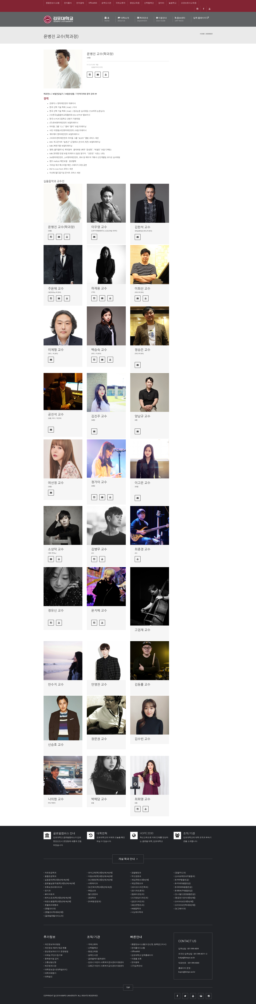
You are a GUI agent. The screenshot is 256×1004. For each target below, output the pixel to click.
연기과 (48, 891)
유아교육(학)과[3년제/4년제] (100, 872)
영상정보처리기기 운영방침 (56, 951)
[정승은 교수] (149, 325)
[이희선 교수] (149, 264)
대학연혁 (102, 833)
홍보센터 (180, 19)
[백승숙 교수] (106, 325)
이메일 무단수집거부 (54, 955)
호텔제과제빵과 (51, 905)
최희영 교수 (142, 799)
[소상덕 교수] (63, 525)
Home (202, 34)
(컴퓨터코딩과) (137, 894)
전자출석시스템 (138, 948)
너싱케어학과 (137, 912)
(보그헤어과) (180, 908)
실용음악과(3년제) (97, 67)
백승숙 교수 (99, 349)
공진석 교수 (56, 414)
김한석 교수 (142, 227)
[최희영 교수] (149, 775)
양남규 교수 (142, 416)
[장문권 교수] (106, 715)
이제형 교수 (56, 349)
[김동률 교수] (149, 660)
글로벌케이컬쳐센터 (96, 959)
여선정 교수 (56, 482)
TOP (128, 987)
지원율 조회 (136, 959)
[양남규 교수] (149, 392)
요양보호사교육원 (188, 3)
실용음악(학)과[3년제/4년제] (57, 880)
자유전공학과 (50, 872)
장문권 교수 (99, 738)
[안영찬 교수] (106, 660)
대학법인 (48, 977)
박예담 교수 (99, 799)
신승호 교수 (56, 744)
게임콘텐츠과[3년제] (140, 880)
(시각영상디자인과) (139, 898)
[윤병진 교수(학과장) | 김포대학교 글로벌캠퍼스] (58, 19)
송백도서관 (106, 3)
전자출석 (68, 3)
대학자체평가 (50, 973)
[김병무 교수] (106, 525)
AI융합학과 (136, 908)
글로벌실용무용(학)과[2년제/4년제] (60, 883)
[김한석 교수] (149, 203)
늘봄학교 (172, 3)
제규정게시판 (50, 966)
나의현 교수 (56, 799)
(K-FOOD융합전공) (183, 883)
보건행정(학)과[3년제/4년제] (100, 880)
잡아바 (161, 3)
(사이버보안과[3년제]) (184, 901)
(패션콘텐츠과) (137, 905)
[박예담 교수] (106, 775)
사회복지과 (93, 883)
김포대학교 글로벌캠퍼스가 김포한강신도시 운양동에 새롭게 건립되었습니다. (67, 841)
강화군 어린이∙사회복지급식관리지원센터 (106, 966)
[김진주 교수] (106, 392)
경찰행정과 (136, 872)
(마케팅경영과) (94, 901)
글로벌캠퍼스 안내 (64, 833)
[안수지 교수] (63, 660)
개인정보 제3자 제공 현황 (55, 948)
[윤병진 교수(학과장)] (63, 203)
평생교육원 (135, 3)
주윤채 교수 (56, 288)
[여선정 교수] (63, 458)
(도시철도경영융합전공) (185, 894)
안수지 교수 (56, 684)
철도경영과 (93, 894)
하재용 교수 (99, 288)
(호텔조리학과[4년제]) (54, 912)
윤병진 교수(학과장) (61, 227)
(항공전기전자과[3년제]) (185, 898)
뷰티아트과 (49, 894)
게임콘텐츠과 (137, 883)
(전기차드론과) (137, 891)
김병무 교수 (99, 549)
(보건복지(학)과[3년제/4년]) (100, 887)
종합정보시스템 (52, 3)
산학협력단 (149, 3)
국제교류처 (120, 3)
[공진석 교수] (63, 391)
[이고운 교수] (149, 458)
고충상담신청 (50, 962)
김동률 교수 (142, 684)
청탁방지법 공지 (52, 959)
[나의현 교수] (63, 775)
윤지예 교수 (99, 610)
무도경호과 (136, 876)
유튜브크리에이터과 (53, 887)
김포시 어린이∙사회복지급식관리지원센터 (106, 962)
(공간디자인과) (137, 901)
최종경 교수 (142, 549)
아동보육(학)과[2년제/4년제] (100, 876)
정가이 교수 (99, 482)
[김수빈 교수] (149, 715)
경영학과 (92, 898)
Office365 (93, 3)
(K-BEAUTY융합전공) (184, 891)
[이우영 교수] (106, 203)
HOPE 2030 (146, 833)
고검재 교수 (142, 629)
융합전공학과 (50, 876)
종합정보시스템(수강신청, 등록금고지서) (148, 944)
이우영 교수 (99, 227)
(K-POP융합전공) (182, 880)
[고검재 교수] (149, 596)
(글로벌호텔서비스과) (54, 916)
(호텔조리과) (50, 908)
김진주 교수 (99, 416)
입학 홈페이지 (200, 18)
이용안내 (161, 19)
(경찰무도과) (180, 872)
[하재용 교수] (106, 264)
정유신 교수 (56, 610)
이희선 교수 (142, 288)
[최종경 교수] (149, 525)
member (209, 34)
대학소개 (123, 19)
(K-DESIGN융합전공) (183, 887)
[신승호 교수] (63, 718)
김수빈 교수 (142, 738)
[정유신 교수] (63, 586)
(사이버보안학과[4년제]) (185, 905)
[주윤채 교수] (63, 264)
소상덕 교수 (56, 549)
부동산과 (92, 891)
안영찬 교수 (99, 684)
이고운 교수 (142, 482)
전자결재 (80, 3)
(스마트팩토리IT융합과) (185, 876)
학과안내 (142, 19)
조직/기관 (189, 833)
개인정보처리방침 (52, 944)
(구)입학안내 (136, 966)
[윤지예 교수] (106, 586)
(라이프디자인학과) (139, 887)
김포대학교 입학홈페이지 (142, 955)
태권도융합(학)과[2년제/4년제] (58, 901)
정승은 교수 (142, 349)
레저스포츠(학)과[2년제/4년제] (58, 898)
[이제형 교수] (63, 325)
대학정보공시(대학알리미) (56, 969)
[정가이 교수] (106, 458)
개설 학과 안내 (127, 858)
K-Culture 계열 (92, 64)
